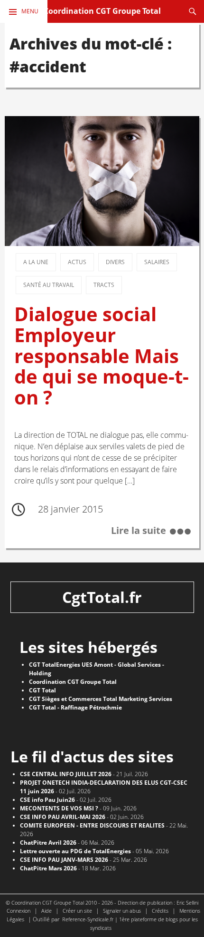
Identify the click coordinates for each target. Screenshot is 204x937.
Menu (29, 11)
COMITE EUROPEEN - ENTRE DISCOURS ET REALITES (92, 825)
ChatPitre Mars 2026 (48, 868)
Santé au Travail (48, 285)
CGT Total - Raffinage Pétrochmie (75, 707)
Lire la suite (138, 530)
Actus (77, 262)
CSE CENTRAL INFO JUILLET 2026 (65, 774)
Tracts (103, 285)
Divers (115, 262)
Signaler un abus (122, 910)
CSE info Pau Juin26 (47, 800)
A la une (35, 262)
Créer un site (77, 910)
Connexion (18, 910)
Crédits (160, 910)
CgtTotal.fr (102, 597)
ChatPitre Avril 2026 (48, 842)
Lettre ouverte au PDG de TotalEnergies (75, 851)
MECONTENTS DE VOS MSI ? (59, 808)
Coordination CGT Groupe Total (102, 11)
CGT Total (42, 690)
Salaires (156, 262)
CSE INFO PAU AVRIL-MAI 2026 (62, 817)
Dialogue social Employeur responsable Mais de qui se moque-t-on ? (101, 355)
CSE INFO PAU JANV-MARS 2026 (64, 860)
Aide (46, 910)
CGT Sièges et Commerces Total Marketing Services (100, 699)
